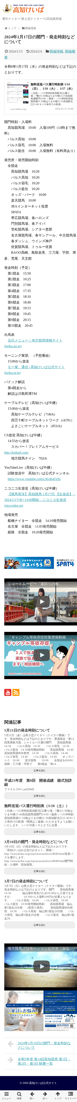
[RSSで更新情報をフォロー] (15, 692)
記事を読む (40, 770)
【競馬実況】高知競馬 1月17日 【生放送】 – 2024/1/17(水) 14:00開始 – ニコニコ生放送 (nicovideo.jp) (39, 499)
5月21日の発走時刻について (27, 730)
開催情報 (56, 51)
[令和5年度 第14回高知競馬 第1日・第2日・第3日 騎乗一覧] (44, 1096)
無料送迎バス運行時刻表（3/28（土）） (36, 806)
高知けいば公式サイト (43, 1083)
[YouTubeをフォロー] (7, 692)
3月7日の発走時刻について (26, 881)
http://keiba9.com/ (16, 452)
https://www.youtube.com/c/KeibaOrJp (34, 479)
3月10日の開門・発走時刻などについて (36, 842)
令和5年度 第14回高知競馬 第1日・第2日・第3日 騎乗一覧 (44, 1061)
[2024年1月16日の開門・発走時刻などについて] (32, 1096)
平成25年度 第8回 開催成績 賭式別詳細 (38, 783)
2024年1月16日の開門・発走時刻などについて (44, 1045)
